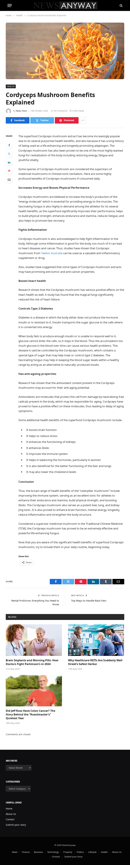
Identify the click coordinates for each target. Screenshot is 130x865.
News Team (21, 110)
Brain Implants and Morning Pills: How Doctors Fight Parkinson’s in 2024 (32, 662)
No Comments (60, 110)
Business (38, 852)
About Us (11, 814)
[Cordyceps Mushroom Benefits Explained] (65, 51)
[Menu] (9, 5)
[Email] (9, 179)
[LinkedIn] (9, 162)
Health (10, 86)
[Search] (121, 5)
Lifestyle (92, 852)
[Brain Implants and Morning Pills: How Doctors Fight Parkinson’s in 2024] (34, 640)
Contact (10, 819)
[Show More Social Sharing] (82, 120)
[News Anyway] (65, 5)
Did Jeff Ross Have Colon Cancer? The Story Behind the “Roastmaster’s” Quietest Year (30, 714)
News (14, 852)
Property (67, 852)
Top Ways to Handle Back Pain (88, 600)
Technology (53, 852)
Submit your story (16, 824)
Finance (26, 852)
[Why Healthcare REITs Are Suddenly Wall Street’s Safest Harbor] (96, 640)
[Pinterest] (9, 171)
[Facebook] (9, 145)
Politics (80, 852)
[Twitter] (9, 153)
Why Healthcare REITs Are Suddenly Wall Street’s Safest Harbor (95, 662)
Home (9, 808)
